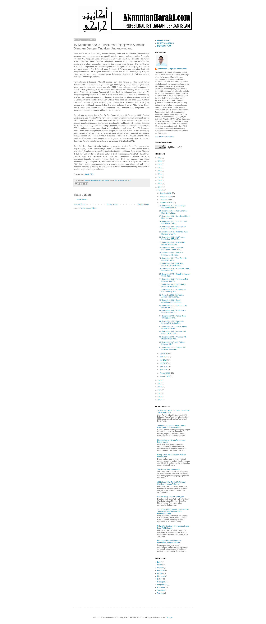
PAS (158, 579)
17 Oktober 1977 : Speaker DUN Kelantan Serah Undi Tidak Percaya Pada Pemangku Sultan (173, 511)
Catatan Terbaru (80, 204)
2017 (160, 187)
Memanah (161, 576)
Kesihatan (161, 570)
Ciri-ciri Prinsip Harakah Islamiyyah (170, 497)
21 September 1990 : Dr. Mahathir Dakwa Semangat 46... (172, 243)
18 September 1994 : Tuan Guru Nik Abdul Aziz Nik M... (172, 259)
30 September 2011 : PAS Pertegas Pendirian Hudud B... (172, 207)
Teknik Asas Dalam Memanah (168, 469)
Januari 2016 (165, 376)
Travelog (160, 593)
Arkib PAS (89, 174)
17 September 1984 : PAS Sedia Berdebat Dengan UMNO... (171, 264)
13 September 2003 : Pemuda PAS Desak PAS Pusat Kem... (172, 285)
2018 (160, 184)
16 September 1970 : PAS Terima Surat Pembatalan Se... (174, 270)
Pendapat (161, 582)
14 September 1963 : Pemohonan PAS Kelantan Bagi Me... (173, 280)
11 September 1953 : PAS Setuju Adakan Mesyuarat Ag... (171, 296)
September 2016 (166, 203)
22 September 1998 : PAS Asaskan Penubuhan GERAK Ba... (172, 238)
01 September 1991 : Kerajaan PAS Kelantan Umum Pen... (172, 348)
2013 (160, 387)
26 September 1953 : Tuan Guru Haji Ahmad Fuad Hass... (173, 222)
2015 (160, 380)
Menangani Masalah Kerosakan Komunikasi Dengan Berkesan (169, 542)
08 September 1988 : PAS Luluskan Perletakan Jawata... (172, 312)
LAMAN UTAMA (163, 40)
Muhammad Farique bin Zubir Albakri (172, 69)
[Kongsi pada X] (81, 183)
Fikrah (159, 565)
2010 (160, 397)
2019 (160, 180)
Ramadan (161, 587)
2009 (160, 400)
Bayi (159, 562)
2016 (160, 190)
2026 (160, 158)
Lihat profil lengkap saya (164, 136)
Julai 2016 (164, 357)
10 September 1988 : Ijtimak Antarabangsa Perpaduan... (170, 301)
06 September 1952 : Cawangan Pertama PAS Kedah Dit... (171, 322)
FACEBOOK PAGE (164, 46)
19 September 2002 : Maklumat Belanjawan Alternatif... (171, 254)
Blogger (169, 617)
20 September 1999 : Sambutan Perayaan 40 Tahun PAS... (171, 249)
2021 (160, 174)
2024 (160, 164)
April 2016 (164, 367)
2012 (160, 390)
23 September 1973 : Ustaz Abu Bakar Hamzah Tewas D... (173, 233)
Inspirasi (160, 568)
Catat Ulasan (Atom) (89, 208)
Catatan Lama (143, 204)
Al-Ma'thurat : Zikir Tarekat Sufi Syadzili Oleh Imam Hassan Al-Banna (171, 483)
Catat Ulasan (82, 199)
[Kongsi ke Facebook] (84, 183)
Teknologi (161, 590)
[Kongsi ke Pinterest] (86, 183)
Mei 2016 (163, 363)
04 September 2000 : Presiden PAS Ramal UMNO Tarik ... (172, 333)
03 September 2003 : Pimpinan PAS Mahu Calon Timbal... (172, 338)
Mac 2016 (163, 370)
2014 (160, 384)
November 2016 (166, 196)
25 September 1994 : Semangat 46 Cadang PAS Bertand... (172, 228)
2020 (160, 177)
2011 (160, 393)
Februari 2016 (165, 373)
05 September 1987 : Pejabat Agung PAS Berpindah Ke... (173, 327)
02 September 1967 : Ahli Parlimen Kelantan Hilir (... (172, 343)
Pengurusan (162, 585)
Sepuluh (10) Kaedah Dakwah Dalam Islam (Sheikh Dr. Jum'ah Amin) (171, 426)
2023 (160, 168)
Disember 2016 (166, 193)
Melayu (160, 573)
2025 (160, 161)
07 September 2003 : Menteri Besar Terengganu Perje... (172, 317)
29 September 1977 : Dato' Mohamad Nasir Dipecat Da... (173, 212)
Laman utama (112, 204)
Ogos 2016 (164, 353)
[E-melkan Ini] (76, 183)
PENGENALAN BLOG (165, 43)
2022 (160, 171)
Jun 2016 (163, 360)
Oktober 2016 (165, 200)
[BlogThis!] (78, 183)
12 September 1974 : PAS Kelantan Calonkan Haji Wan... (172, 291)
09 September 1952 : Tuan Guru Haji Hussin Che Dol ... (173, 306)
